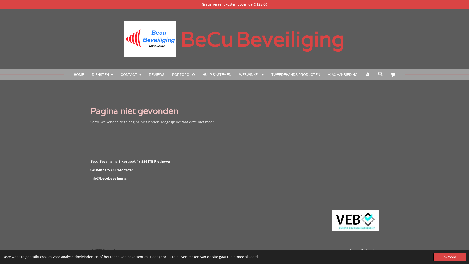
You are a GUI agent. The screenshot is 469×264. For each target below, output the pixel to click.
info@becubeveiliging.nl (110, 178)
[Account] (368, 74)
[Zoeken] (380, 74)
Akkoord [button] (450, 257)
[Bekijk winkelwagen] (393, 74)
